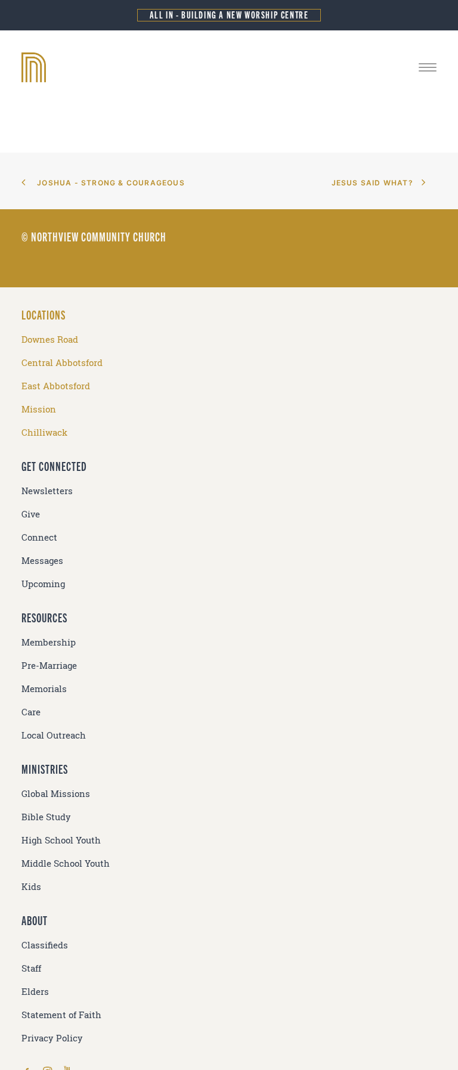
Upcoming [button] (43, 584)
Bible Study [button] (46, 817)
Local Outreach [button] (53, 735)
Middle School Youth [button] (65, 863)
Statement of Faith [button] (61, 1015)
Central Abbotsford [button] (62, 362)
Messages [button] (42, 560)
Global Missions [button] (55, 793)
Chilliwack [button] (44, 432)
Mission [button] (38, 409)
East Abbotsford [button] (55, 386)
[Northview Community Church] (229, 67)
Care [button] (31, 712)
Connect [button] (39, 537)
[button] (427, 67)
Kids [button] (31, 886)
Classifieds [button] (44, 945)
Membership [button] (48, 642)
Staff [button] (31, 968)
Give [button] (30, 514)
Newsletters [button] (47, 491)
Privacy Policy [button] (52, 1038)
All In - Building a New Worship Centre (229, 14)
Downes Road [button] (49, 339)
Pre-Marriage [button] (49, 665)
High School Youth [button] (61, 840)
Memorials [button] (44, 689)
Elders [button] (35, 991)
